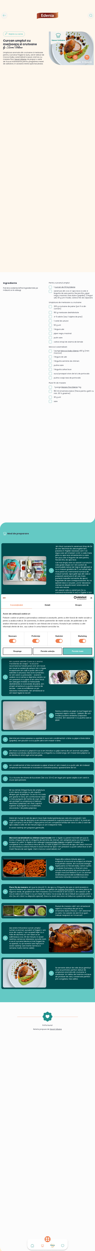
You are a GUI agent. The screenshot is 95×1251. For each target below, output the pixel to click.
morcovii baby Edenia (54, 842)
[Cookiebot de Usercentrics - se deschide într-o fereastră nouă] (75, 598)
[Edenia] (47, 15)
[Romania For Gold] (53, 1246)
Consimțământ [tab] (16, 605)
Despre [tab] (78, 605)
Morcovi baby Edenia (70, 351)
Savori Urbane (20, 59)
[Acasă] (32, 1246)
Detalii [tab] (47, 605)
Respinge (17, 651)
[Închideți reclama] (91, 598)
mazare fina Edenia (66, 889)
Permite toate (77, 651)
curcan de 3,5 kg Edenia (65, 287)
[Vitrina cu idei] (42, 1246)
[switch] (35, 641)
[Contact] (63, 1246)
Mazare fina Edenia (69, 387)
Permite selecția (47, 651)
